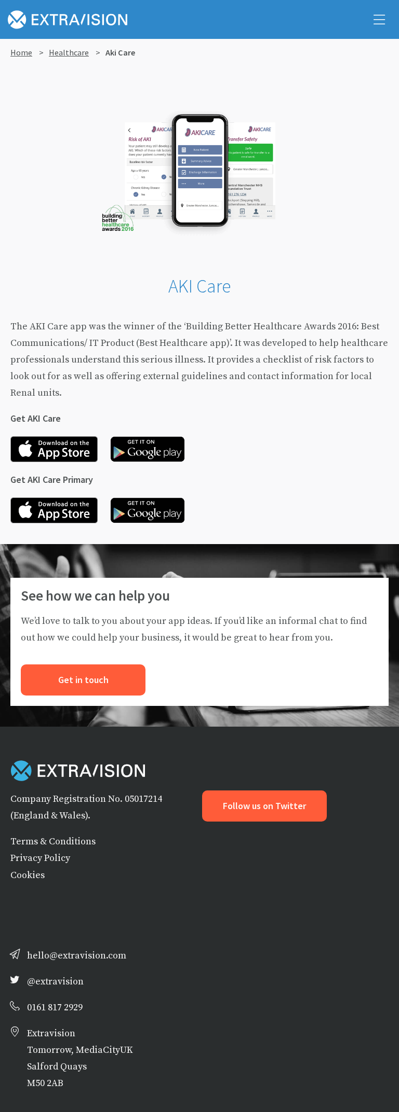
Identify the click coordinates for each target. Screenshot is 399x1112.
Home (21, 52)
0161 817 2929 (55, 1006)
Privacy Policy (40, 857)
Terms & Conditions (53, 841)
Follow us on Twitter (264, 806)
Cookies (27, 874)
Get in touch (83, 680)
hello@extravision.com (76, 955)
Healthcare (69, 52)
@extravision (55, 981)
